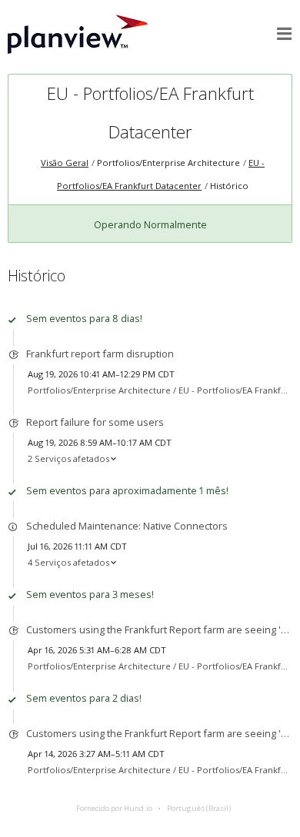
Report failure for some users (95, 422)
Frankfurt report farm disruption (100, 353)
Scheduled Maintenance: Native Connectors (127, 526)
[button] (284, 34)
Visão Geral (64, 162)
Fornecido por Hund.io (114, 808)
